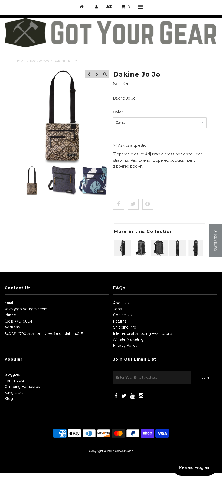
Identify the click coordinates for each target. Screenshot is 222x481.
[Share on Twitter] (133, 204)
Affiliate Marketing (128, 339)
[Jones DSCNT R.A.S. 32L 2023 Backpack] (159, 255)
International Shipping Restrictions (142, 333)
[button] (215, 240)
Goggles (12, 374)
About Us (121, 303)
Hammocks (15, 380)
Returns (119, 321)
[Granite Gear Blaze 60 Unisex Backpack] (140, 255)
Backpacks (39, 61)
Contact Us (122, 315)
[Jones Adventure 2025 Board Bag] (177, 255)
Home (21, 61)
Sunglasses (14, 392)
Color (118, 112)
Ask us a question (133, 145)
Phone (10, 315)
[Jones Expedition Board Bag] (122, 255)
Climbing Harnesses (22, 386)
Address (12, 327)
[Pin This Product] (147, 204)
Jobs (117, 309)
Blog (9, 398)
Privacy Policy (125, 345)
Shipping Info (124, 327)
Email (9, 303)
